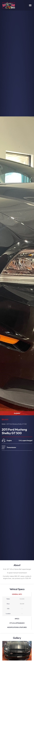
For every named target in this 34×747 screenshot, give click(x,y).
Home (3, 424)
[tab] (17, 594)
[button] (30, 5)
